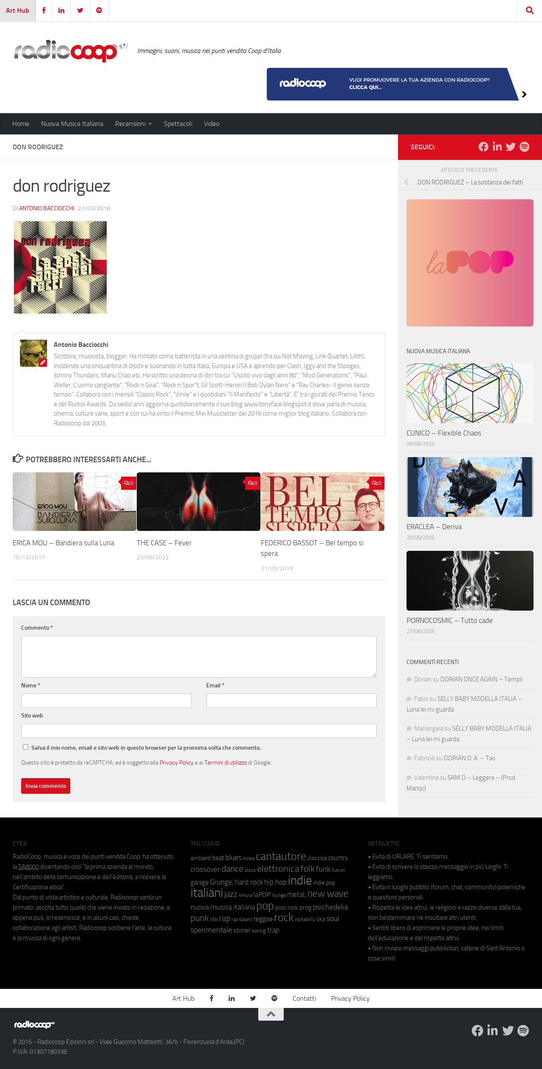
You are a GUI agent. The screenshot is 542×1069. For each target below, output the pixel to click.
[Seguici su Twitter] (511, 147)
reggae (263, 919)
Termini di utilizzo (226, 762)
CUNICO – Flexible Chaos (443, 433)
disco (250, 870)
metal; (296, 894)
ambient (201, 858)
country (338, 858)
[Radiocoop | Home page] (71, 51)
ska (320, 919)
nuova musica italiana (223, 907)
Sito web (32, 715)
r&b (214, 919)
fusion (338, 870)
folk (308, 869)
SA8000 (28, 867)
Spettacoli (178, 124)
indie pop (324, 882)
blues (233, 857)
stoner (242, 930)
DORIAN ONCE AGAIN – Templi (481, 679)
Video (211, 124)
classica (317, 858)
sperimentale (211, 930)
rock (283, 917)
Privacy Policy (177, 762)
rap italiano (242, 919)
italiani (207, 892)
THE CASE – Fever (164, 543)
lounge (279, 895)
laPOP (262, 895)
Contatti (304, 998)
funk (323, 869)
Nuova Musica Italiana (72, 124)
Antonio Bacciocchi (46, 208)
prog (305, 907)
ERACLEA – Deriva (434, 526)
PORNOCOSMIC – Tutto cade (449, 620)
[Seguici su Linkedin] (497, 147)
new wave (327, 893)
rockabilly (305, 919)
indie (300, 880)
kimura (245, 895)
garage (200, 882)
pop (265, 906)
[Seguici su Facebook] (483, 147)
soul (332, 918)
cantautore (281, 856)
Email (215, 685)
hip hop (275, 882)
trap (273, 930)
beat (218, 858)
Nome (30, 685)
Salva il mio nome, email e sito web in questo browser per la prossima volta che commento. (146, 747)
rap (224, 918)
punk (200, 918)
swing (259, 930)
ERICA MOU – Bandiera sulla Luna (63, 543)
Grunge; (222, 882)
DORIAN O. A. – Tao (469, 758)
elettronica (278, 868)
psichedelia (330, 907)
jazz (231, 894)
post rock (286, 907)
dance (232, 868)
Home (20, 124)
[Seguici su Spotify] (524, 147)
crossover (205, 869)
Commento (37, 627)
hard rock (249, 882)
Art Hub (17, 10)
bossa (248, 858)
